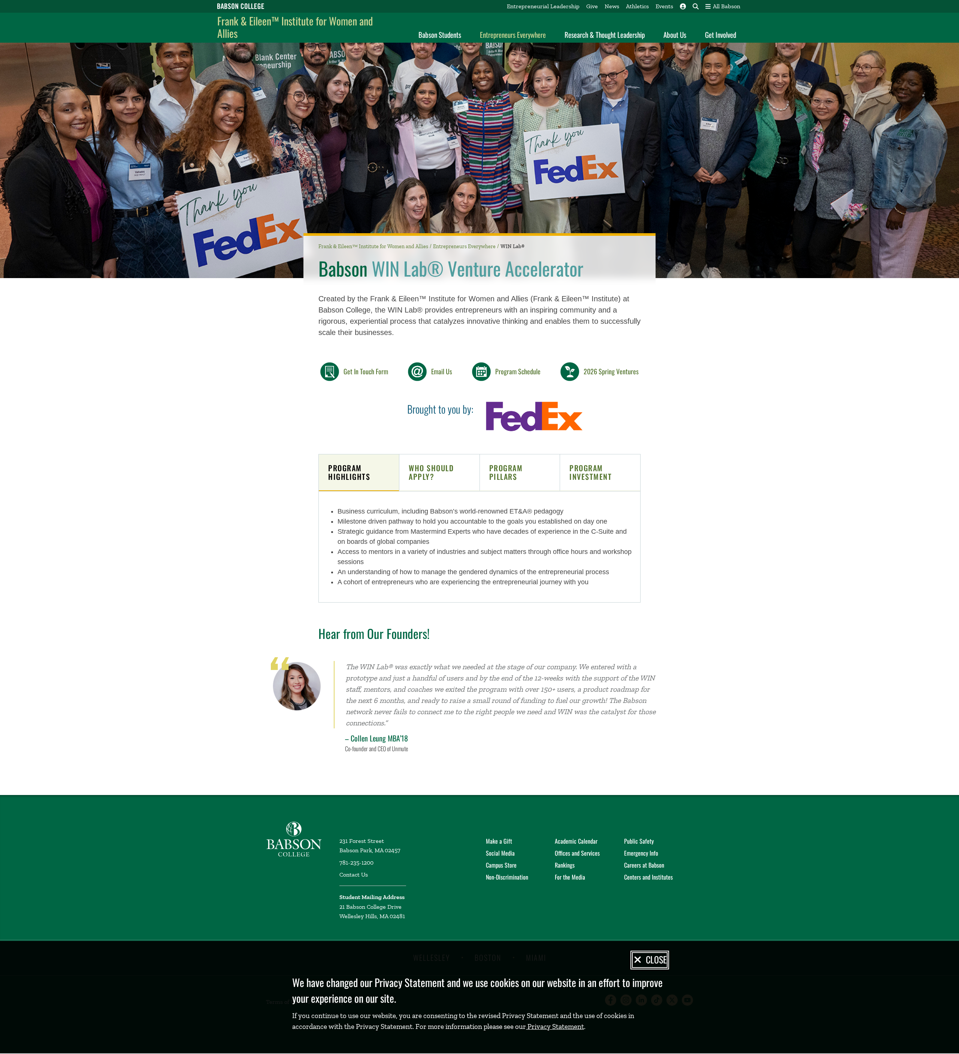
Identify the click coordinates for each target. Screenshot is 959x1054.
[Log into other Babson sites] (682, 6)
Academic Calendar (576, 841)
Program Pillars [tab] (506, 472)
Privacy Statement (555, 1026)
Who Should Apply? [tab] (431, 472)
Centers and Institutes (648, 876)
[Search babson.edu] (695, 6)
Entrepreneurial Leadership (543, 6)
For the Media (570, 876)
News (612, 6)
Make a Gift (499, 841)
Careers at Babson (644, 864)
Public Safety (639, 841)
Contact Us (353, 874)
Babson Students (439, 34)
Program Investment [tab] (590, 472)
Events (664, 6)
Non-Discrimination (507, 876)
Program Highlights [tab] (349, 472)
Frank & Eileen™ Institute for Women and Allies (295, 27)
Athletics (637, 6)
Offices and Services (577, 853)
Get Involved (720, 34)
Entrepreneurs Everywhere (513, 34)
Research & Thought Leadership (605, 34)
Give (592, 6)
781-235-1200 (356, 862)
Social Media (500, 853)
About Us (674, 34)
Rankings (565, 864)
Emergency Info (641, 853)
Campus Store (501, 864)
